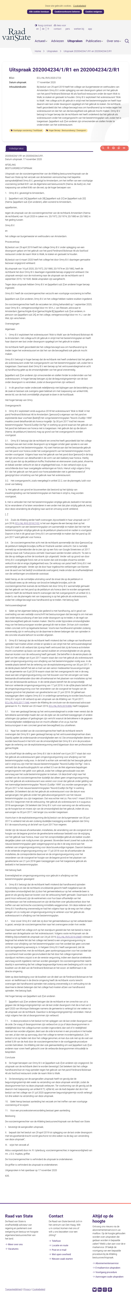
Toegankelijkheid (13, 1289)
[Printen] (113, 148)
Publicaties (93, 41)
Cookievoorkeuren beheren (67, 11)
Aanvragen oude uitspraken (109, 1276)
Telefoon (56, 1241)
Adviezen (57, 41)
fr (49, 29)
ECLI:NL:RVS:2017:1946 (17, 702)
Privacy (27, 1289)
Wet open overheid (61, 1254)
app (90, 28)
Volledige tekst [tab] (16, 148)
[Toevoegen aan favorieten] (108, 148)
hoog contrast (45, 25)
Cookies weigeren (93, 11)
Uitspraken (74, 41)
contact (57, 28)
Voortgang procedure (106, 1272)
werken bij (79, 28)
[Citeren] (124, 148)
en (38, 29)
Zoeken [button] (127, 41)
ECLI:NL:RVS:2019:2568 (69, 937)
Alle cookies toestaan (39, 11)
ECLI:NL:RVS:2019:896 (60, 706)
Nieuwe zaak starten (62, 1258)
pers (68, 28)
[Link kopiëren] (118, 148)
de (43, 29)
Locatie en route (60, 1245)
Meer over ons (15, 1244)
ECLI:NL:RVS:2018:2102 (27, 523)
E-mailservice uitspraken (107, 1267)
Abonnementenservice (107, 1263)
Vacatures (13, 1248)
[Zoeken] (103, 148)
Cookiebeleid (79, 6)
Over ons (113, 41)
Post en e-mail (59, 1249)
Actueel (40, 41)
